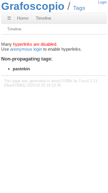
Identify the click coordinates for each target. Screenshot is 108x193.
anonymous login (26, 49)
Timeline (43, 18)
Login (102, 2)
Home (23, 18)
